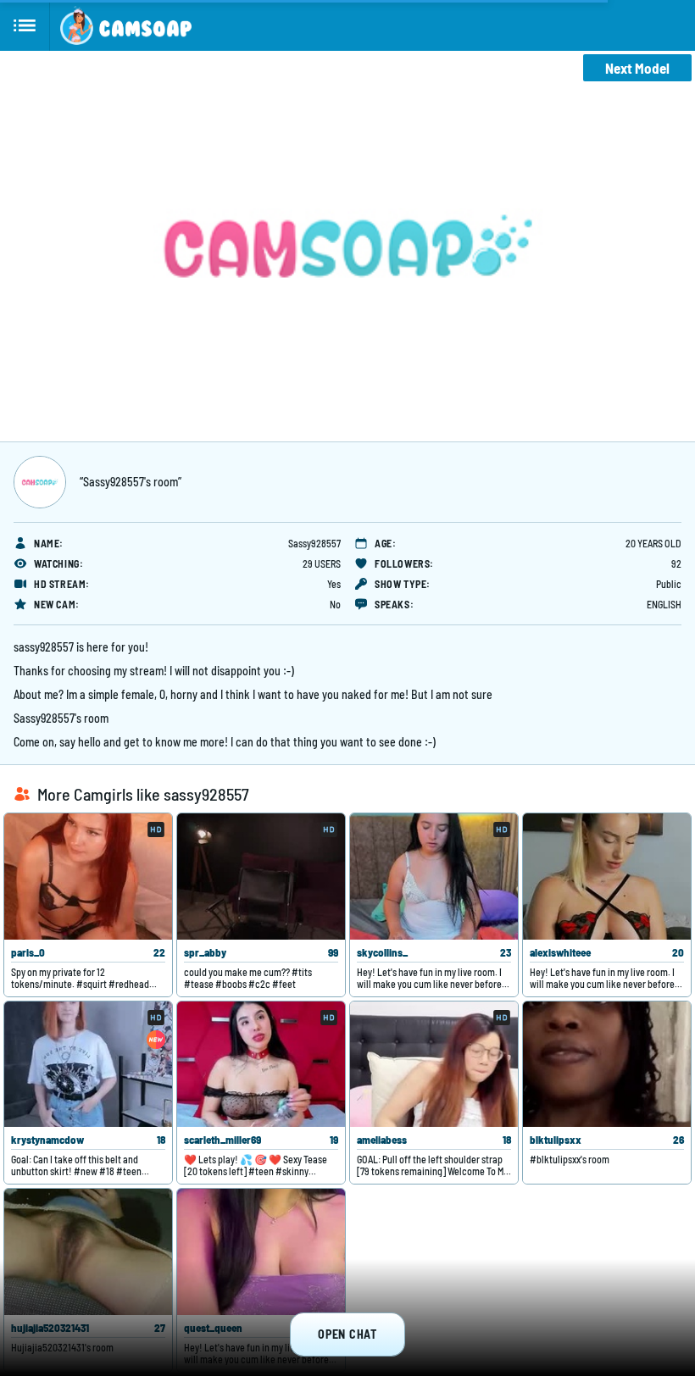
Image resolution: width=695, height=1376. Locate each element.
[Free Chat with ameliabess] (434, 1064)
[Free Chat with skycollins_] (434, 876)
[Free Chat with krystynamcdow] (88, 1064)
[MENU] (25, 25)
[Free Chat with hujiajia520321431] (88, 1252)
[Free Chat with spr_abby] (261, 876)
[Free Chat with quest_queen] (261, 1252)
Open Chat (347, 1334)
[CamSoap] (126, 25)
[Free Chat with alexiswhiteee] (607, 876)
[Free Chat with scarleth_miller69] (261, 1064)
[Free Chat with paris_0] (88, 876)
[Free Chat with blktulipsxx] (607, 1064)
